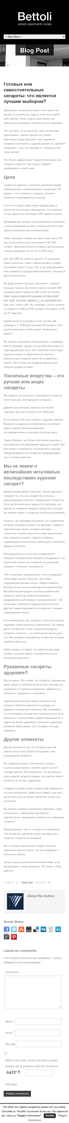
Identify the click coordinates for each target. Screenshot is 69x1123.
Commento (12, 972)
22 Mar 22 (9, 882)
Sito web (10, 1044)
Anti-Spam (12, 1084)
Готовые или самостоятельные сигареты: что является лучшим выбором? (30, 92)
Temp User (27, 882)
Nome (10, 1021)
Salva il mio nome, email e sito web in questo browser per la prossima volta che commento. (32, 1063)
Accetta (50, 1115)
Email (10, 1033)
